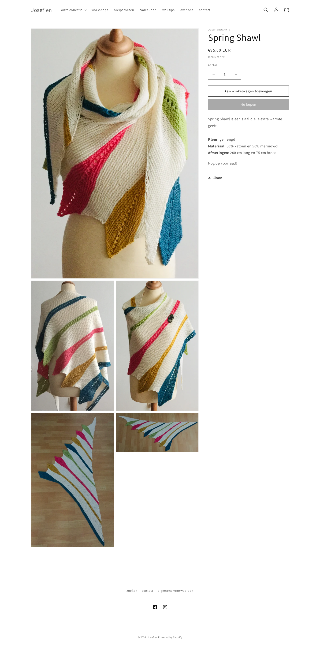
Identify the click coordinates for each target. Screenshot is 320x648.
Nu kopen (248, 104)
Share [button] (217, 178)
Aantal (212, 65)
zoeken (132, 590)
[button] (73, 10)
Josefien (152, 637)
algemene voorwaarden (175, 590)
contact (147, 590)
